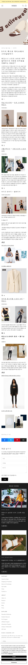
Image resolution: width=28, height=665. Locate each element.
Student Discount (5, 617)
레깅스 (3, 301)
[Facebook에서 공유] (4, 440)
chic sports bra (7, 557)
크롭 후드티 (5, 149)
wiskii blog (5, 509)
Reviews (3, 600)
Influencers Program (6, 624)
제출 (5, 479)
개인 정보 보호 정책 (6, 453)
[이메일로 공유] (23, 440)
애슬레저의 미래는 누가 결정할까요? (13, 560)
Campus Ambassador (6, 626)
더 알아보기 (4, 525)
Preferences (14, 662)
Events (3, 603)
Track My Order (5, 579)
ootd (15, 48)
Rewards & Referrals (6, 614)
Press (2, 608)
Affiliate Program (5, 622)
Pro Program (4, 619)
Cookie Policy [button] (5, 652)
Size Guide (3, 586)
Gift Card (3, 629)
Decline (14, 659)
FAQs (2, 589)
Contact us (3, 591)
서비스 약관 (15, 453)
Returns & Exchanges (6, 584)
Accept (14, 656)
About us (3, 598)
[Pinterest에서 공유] (17, 440)
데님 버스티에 (6, 102)
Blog (2, 605)
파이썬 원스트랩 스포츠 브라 (12, 299)
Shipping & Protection (6, 581)
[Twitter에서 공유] (11, 440)
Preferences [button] (10, 653)
